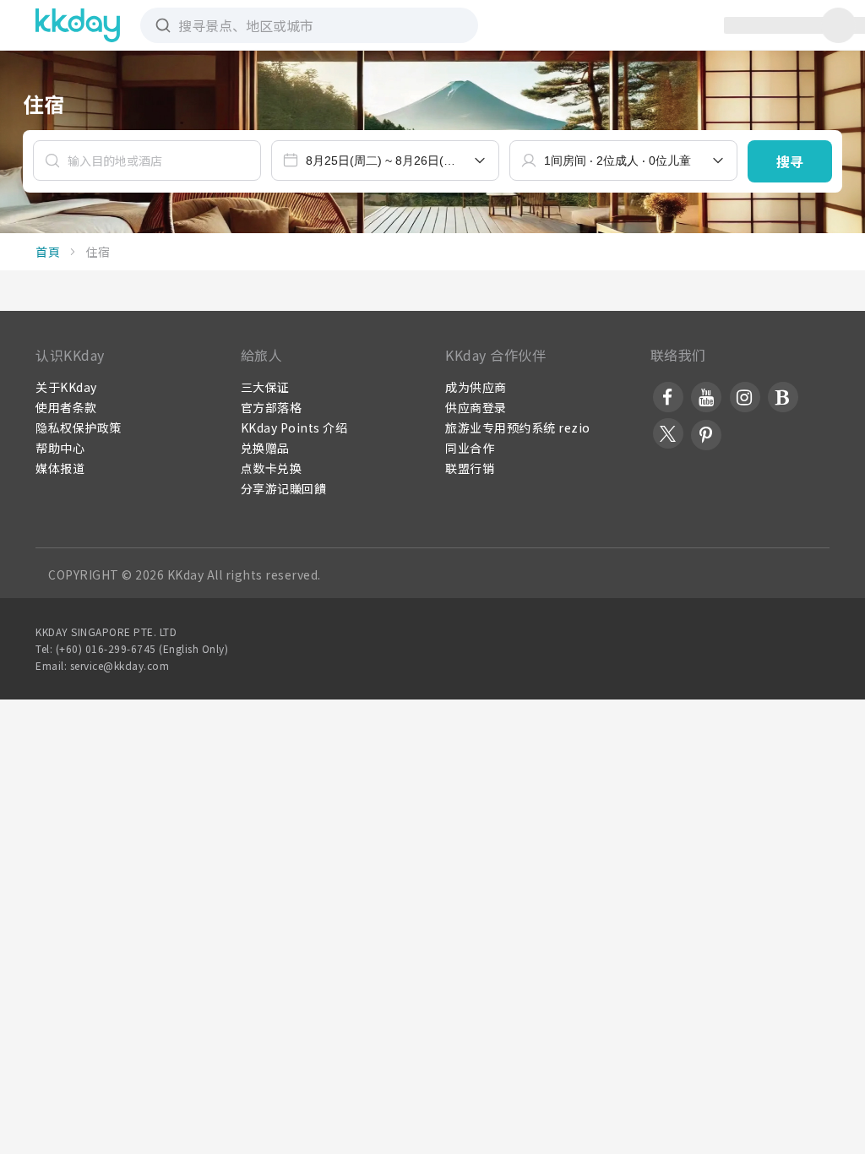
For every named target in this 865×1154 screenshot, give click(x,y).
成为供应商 (476, 386)
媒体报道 (59, 468)
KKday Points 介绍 (294, 427)
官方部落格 (271, 407)
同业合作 (469, 447)
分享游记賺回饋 (284, 488)
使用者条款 (66, 407)
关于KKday (66, 386)
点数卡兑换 (271, 468)
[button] (790, 161)
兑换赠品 (265, 447)
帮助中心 (59, 447)
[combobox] (385, 160)
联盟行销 (469, 468)
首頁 (47, 251)
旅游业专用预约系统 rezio (517, 427)
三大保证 (265, 386)
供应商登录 (476, 407)
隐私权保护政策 (78, 427)
